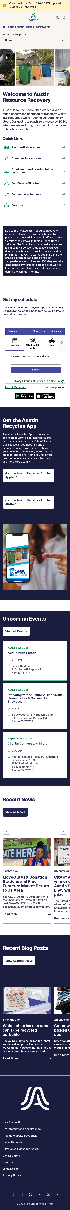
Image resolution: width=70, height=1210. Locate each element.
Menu (5, 17)
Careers (8, 1162)
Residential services (26, 147)
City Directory (11, 1155)
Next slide (63, 831)
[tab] (14, 343)
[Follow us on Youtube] (49, 1195)
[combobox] (36, 362)
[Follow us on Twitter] (30, 1195)
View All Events (16, 631)
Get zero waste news (26, 194)
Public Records (12, 1142)
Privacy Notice (12, 1175)
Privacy (16, 381)
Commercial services (26, 158)
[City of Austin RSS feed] (58, 1195)
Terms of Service (34, 381)
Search (64, 17)
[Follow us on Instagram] (21, 1195)
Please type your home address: (30, 356)
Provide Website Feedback (20, 1135)
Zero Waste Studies (25, 183)
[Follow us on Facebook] (12, 1195)
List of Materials (15, 387)
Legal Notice (11, 1169)
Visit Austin (10, 1122)
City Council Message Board (21, 1149)
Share (56, 331)
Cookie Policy (55, 381)
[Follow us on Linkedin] (40, 1195)
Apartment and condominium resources (32, 170)
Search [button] (35, 369)
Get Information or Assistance (22, 1129)
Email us (17, 205)
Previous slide (6, 831)
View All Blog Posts (19, 961)
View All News (15, 812)
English (58, 18)
